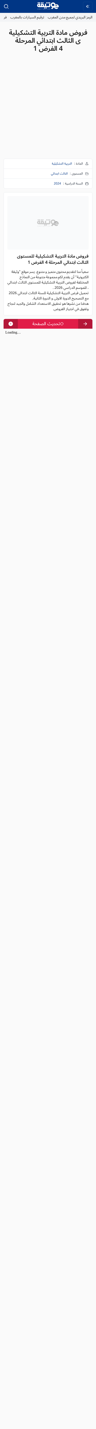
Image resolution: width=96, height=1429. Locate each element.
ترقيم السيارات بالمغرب (27, 17)
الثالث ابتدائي (59, 173)
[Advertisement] (48, 107)
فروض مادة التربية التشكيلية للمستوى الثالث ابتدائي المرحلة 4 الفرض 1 (48, 41)
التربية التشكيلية (62, 163)
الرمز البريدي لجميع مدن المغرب (70, 17)
